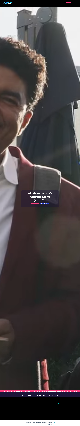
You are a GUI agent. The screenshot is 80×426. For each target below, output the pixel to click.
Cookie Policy (53, 422)
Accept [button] (48, 424)
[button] (68, 2)
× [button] (54, 421)
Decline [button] (51, 424)
